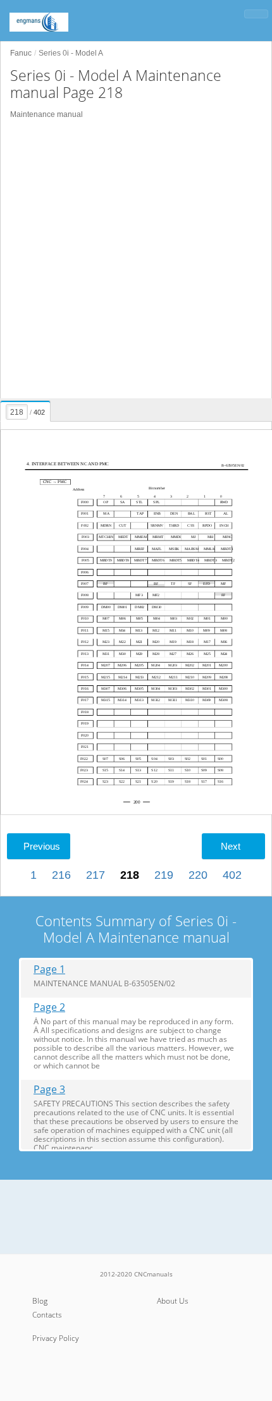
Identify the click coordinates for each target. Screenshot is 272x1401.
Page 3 (49, 1089)
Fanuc (21, 53)
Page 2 (49, 1007)
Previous (41, 846)
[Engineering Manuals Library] (57, 16)
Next (230, 846)
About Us (173, 1300)
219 (163, 875)
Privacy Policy (55, 1338)
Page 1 (49, 969)
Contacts (47, 1314)
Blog (39, 1300)
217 (95, 875)
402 (232, 875)
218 (129, 875)
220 (198, 875)
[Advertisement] (136, 259)
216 (61, 875)
